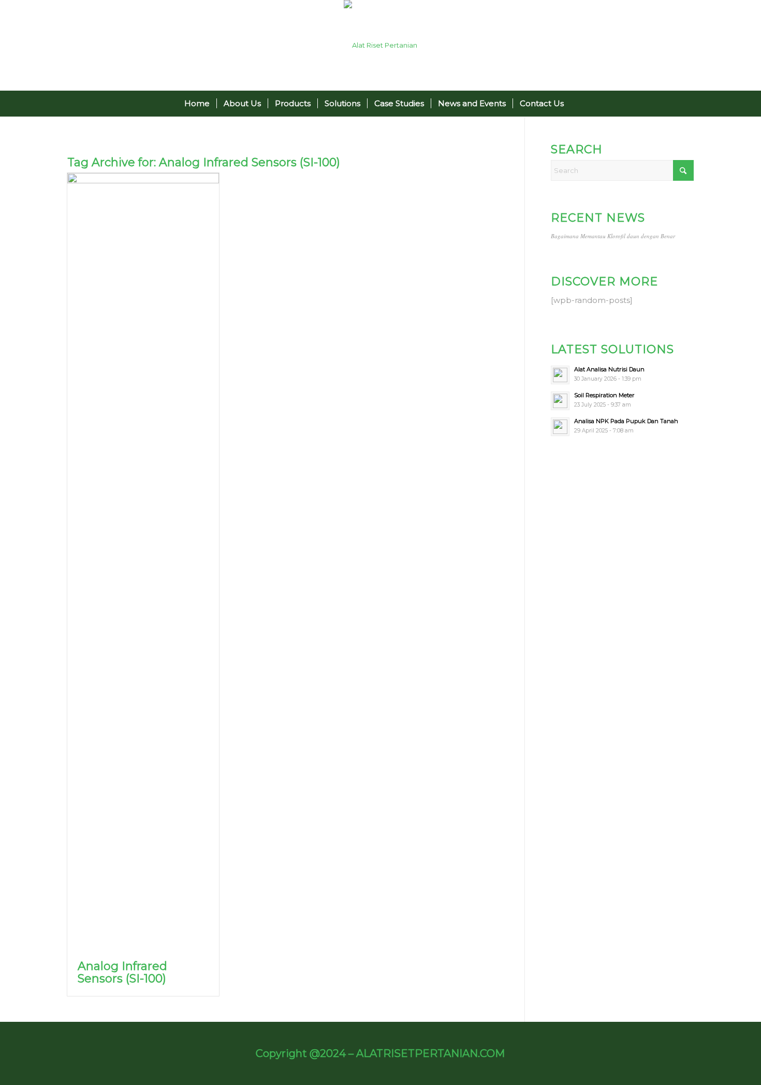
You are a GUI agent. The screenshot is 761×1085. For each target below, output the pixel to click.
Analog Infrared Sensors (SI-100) (122, 972)
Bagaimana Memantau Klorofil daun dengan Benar (613, 236)
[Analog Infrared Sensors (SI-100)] (143, 561)
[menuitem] (197, 104)
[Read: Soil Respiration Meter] (560, 401)
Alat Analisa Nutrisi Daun (609, 369)
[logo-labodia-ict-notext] (380, 45)
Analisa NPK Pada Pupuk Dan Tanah (626, 421)
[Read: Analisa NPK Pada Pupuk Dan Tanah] (560, 426)
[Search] (576, 104)
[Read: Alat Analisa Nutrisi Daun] (560, 375)
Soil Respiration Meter (604, 395)
